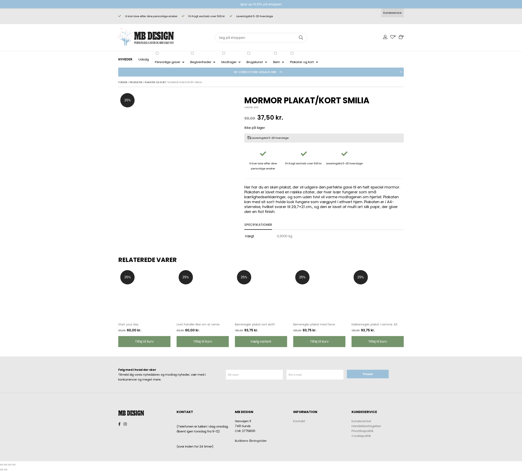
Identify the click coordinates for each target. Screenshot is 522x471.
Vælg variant (260, 341)
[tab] (258, 225)
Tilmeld (368, 374)
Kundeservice (392, 13)
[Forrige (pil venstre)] (1, 469)
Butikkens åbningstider (251, 441)
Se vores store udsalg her (255, 72)
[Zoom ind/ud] (13, 464)
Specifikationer (258, 224)
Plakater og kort (155, 82)
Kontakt (299, 421)
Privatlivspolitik (362, 431)
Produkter (136, 82)
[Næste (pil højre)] (5, 469)
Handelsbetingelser (366, 426)
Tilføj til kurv (144, 341)
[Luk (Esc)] (1, 464)
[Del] (5, 464)
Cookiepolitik (361, 436)
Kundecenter (361, 421)
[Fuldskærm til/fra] (9, 464)
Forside (122, 82)
